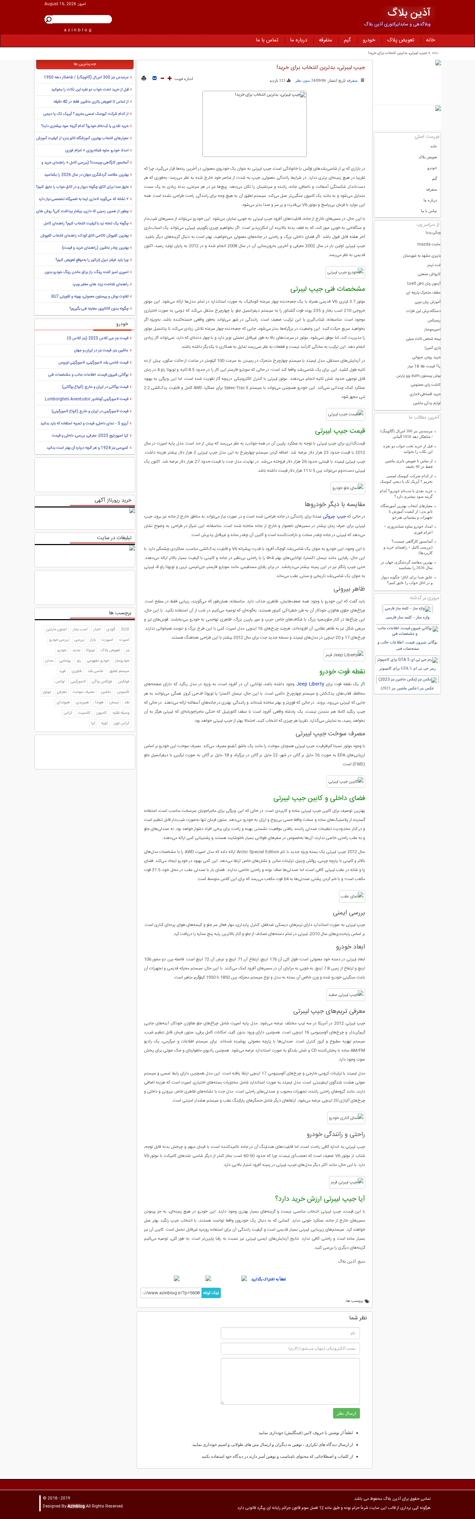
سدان (49, 661)
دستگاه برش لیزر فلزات (423, 311)
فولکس (123, 682)
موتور (47, 692)
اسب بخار (80, 629)
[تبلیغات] (407, 82)
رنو (79, 661)
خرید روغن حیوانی (426, 358)
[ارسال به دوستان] (154, 79)
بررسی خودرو (59, 640)
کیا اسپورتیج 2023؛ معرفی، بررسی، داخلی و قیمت (90, 436)
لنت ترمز (434, 266)
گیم (347, 40)
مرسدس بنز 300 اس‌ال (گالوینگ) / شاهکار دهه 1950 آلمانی (406, 434)
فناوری (77, 671)
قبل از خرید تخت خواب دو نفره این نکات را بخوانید (408, 449)
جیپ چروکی (334, 516)
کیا (93, 723)
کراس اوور (121, 723)
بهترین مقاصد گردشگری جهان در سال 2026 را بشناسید (407, 565)
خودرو (369, 40)
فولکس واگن (101, 682)
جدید (76, 650)
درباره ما (298, 40)
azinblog (78, 29)
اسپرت (124, 640)
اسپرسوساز (432, 330)
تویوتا (90, 650)
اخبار (97, 629)
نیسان (114, 702)
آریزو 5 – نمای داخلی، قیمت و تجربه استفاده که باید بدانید (84, 424)
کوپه (104, 723)
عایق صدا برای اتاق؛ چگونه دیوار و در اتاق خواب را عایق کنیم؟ (407, 580)
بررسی (79, 640)
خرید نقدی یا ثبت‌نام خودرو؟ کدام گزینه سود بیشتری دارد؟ (406, 494)
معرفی (62, 692)
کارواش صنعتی (429, 275)
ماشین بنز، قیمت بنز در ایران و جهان (101, 350)
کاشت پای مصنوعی (426, 385)
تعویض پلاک (400, 40)
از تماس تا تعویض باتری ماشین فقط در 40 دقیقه (409, 464)
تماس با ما (267, 40)
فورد (62, 671)
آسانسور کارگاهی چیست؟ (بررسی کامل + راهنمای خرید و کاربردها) (408, 547)
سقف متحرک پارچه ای (423, 293)
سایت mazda (429, 245)
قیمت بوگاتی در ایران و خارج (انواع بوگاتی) (95, 387)
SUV (125, 629)
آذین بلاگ (409, 13)
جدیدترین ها (85, 64)
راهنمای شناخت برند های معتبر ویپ (101, 284)
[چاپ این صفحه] (143, 79)
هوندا (99, 702)
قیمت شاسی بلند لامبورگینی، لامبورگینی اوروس (93, 363)
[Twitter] (196, 1278)
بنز (127, 650)
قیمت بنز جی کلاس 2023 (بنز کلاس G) (97, 338)
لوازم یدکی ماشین (427, 404)
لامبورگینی (78, 682)
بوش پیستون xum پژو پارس (418, 376)
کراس (68, 713)
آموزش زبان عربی (428, 302)
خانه (430, 40)
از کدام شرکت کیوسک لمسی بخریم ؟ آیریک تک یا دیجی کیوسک (406, 479)
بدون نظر (302, 80)
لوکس (60, 682)
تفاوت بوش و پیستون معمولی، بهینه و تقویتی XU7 (90, 297)
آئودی (110, 629)
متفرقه (325, 40)
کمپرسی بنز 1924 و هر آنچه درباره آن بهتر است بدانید (87, 448)
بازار (93, 640)
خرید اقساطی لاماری (425, 395)
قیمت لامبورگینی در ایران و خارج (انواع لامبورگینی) (89, 411)
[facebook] (230, 1278)
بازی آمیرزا (433, 348)
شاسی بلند (95, 671)
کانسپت (84, 713)
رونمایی (65, 661)
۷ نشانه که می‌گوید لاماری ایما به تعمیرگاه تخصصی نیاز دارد (84, 199)
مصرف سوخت (84, 692)
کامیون (101, 713)
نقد (126, 702)
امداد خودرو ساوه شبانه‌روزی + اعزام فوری (408, 529)
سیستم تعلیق (119, 671)
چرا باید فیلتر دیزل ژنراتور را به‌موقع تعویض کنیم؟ (92, 260)
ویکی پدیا (433, 233)
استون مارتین (56, 629)
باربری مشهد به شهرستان (422, 256)
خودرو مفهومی (98, 661)
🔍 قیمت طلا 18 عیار (424, 367)
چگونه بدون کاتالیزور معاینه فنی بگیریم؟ (99, 309)
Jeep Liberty (310, 684)
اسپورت (107, 640)
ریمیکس (434, 321)
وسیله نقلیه (121, 713)
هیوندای (63, 702)
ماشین (105, 692)
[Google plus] (160, 1278)
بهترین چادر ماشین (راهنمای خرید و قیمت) (95, 248)
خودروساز (122, 661)
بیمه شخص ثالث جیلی (423, 339)
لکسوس (123, 692)
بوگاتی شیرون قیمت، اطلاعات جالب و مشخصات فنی (88, 375)
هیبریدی (82, 702)
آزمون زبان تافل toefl (424, 284)
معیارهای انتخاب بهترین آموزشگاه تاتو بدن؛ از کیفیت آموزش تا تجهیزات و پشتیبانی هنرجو (406, 511)
